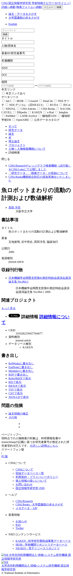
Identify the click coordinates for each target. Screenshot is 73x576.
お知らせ (21, 521)
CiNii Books (48, 108)
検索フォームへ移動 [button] (29, 7)
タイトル (7, 38)
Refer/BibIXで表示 (20, 378)
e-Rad (50, 112)
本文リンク (8, 89)
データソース (9, 97)
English (13, 24)
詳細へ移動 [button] (8, 7)
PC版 (4, 456)
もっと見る (8, 308)
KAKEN (37, 112)
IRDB (20, 100)
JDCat (66, 104)
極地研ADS (49, 115)
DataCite (48, 100)
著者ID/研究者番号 (13, 53)
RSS (18, 524)
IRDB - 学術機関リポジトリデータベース (41, 544)
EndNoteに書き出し (21, 367)
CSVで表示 (16, 393)
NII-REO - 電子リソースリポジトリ (38, 548)
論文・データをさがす (23, 13)
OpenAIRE (22, 119)
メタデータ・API (26, 508)
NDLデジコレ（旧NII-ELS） (27, 104)
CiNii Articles (28, 108)
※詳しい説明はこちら (44, 445)
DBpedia (22, 112)
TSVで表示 (16, 389)
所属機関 (7, 60)
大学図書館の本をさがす (24, 17)
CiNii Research (24, 501)
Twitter (20, 528)
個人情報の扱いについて (31, 480)
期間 (4, 81)
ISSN (4, 67)
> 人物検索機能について (30, 148)
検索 (59, 7)
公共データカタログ (46, 119)
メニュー (48, 7)
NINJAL (10, 108)
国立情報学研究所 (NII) (30, 488)
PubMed (10, 115)
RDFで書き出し (18, 374)
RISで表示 (15, 382)
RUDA (54, 104)
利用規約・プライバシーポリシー (37, 476)
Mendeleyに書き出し (21, 370)
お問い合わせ (24, 484)
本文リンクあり (15, 93)
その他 (13, 417)
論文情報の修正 (18, 413)
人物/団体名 (8, 45)
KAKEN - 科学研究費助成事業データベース (43, 540)
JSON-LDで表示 (19, 397)
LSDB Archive (28, 115)
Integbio (63, 112)
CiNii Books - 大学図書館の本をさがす (39, 504)
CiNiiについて (24, 469)
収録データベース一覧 (30, 473)
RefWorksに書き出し (21, 363)
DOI (4, 74)
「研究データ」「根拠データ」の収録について (38, 173)
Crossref (33, 100)
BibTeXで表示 (17, 385)
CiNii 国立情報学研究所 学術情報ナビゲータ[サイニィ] (35, 3)
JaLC (8, 100)
